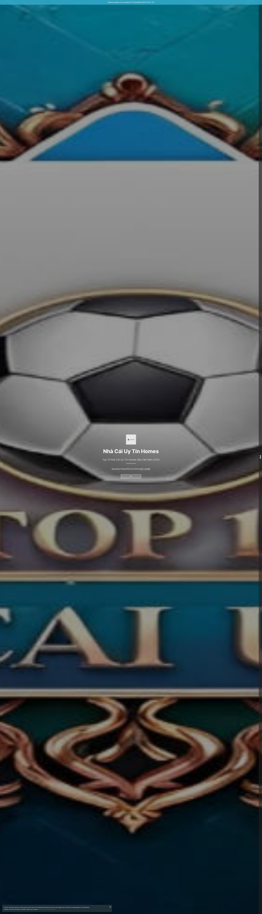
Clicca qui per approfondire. (47, 909)
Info (130, 476)
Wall (260, 457)
